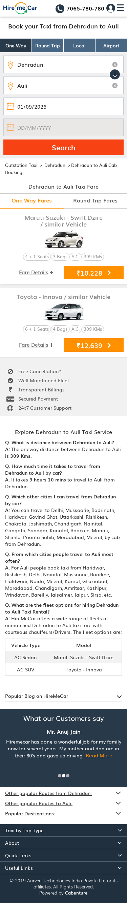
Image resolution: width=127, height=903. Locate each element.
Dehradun (55, 165)
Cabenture (76, 892)
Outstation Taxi (21, 165)
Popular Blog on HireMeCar (36, 695)
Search (64, 147)
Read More (99, 755)
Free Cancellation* (39, 371)
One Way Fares (32, 200)
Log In (110, 8)
